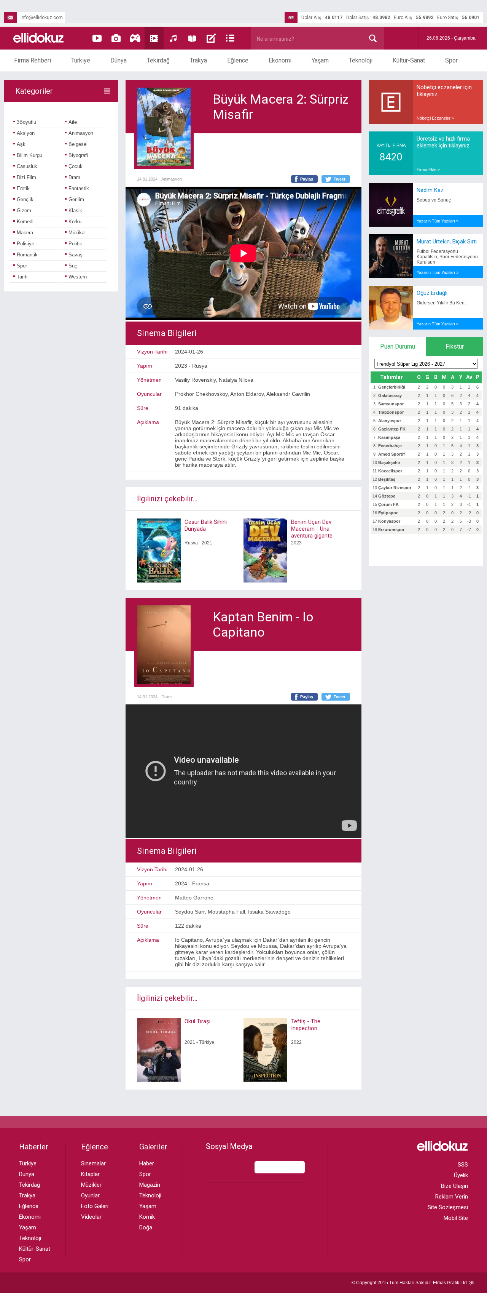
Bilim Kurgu (29, 155)
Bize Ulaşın (454, 1186)
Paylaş (306, 179)
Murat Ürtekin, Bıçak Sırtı (447, 241)
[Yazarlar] (211, 38)
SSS (463, 1164)
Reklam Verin (451, 1196)
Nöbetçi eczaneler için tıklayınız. (444, 91)
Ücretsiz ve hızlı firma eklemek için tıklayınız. (444, 142)
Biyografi (78, 155)
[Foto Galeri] (116, 38)
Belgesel (78, 144)
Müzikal (77, 232)
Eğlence (237, 60)
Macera (25, 232)
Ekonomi (280, 60)
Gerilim (76, 199)
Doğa (145, 1227)
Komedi (25, 221)
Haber (146, 1163)
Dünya (118, 60)
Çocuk (75, 166)
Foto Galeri (94, 1206)
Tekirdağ (158, 60)
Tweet (339, 179)
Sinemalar (93, 1163)
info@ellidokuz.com (42, 17)
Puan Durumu (397, 346)
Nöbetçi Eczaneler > (435, 118)
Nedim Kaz (430, 190)
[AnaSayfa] (38, 38)
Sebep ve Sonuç (434, 200)
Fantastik (78, 188)
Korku (74, 221)
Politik (75, 243)
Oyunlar (90, 1195)
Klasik (75, 210)
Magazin (149, 1184)
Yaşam (320, 60)
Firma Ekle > (428, 169)
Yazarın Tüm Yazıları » (437, 221)
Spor (451, 60)
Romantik (27, 255)
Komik (147, 1216)
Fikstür (455, 346)
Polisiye (25, 243)
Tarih (22, 277)
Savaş (75, 255)
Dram (74, 177)
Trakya (198, 60)
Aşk (21, 144)
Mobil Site (456, 1218)
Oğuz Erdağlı (432, 293)
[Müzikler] (173, 38)
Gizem (24, 210)
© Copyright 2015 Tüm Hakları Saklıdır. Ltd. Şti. (414, 1282)
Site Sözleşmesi (448, 1207)
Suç (72, 266)
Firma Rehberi (32, 60)
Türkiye (80, 60)
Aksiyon (26, 133)
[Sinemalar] (154, 38)
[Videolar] (97, 38)
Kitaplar (90, 1174)
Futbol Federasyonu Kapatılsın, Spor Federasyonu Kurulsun (447, 257)
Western (77, 277)
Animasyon (80, 133)
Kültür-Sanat (409, 60)
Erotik (23, 188)
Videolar (91, 1216)
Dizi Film (26, 177)
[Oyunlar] (135, 38)
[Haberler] (230, 38)
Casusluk (27, 166)
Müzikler (91, 1184)
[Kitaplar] (192, 38)
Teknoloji (360, 60)
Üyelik (461, 1175)
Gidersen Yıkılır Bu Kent (441, 303)
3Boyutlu (26, 122)
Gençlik (25, 199)
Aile (72, 122)
